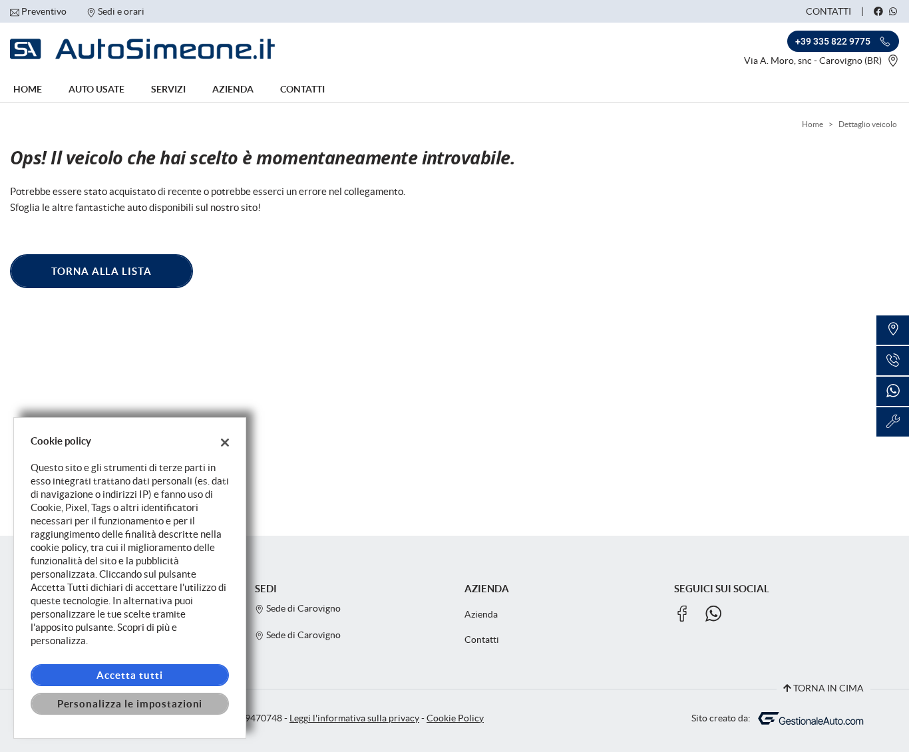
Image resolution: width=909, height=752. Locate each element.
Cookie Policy (455, 718)
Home (27, 89)
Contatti (828, 11)
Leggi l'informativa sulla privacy (354, 718)
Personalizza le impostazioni (130, 703)
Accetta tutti (129, 675)
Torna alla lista (101, 271)
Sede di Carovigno (302, 609)
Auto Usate (96, 89)
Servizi (168, 89)
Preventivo (44, 11)
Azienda (233, 89)
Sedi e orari (121, 11)
